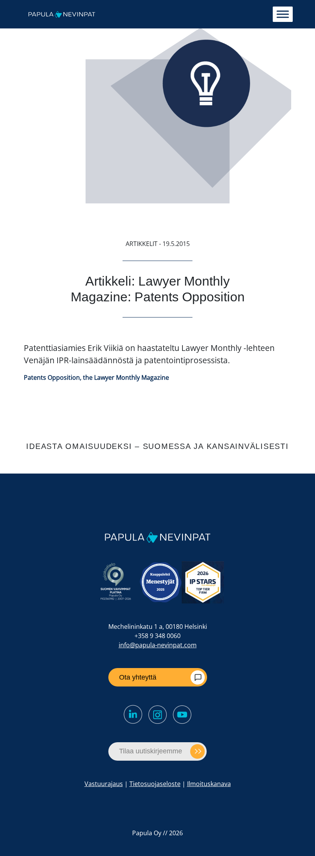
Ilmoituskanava (209, 784)
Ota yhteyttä (137, 677)
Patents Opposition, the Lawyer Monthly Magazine (96, 377)
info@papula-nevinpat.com (158, 645)
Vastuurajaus (104, 784)
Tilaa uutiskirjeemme (150, 751)
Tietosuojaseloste (155, 784)
